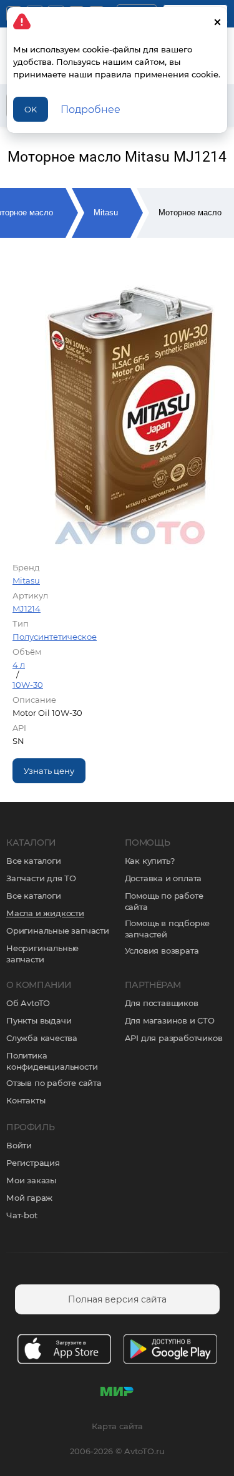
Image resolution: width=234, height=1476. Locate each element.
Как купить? (150, 861)
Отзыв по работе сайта (54, 1083)
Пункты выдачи (38, 1020)
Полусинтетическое (54, 637)
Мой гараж (29, 1198)
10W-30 (27, 685)
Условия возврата (162, 950)
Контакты (25, 1100)
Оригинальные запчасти (57, 931)
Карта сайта (117, 1426)
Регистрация (33, 1163)
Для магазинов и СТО (170, 1020)
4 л (18, 665)
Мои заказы (31, 1180)
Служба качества (41, 1038)
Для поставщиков (161, 1003)
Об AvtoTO (28, 1003)
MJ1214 (26, 608)
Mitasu (106, 212)
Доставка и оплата (163, 878)
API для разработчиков (174, 1038)
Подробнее (90, 109)
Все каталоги (33, 861)
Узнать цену (49, 771)
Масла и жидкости (45, 913)
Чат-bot (21, 1215)
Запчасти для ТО (41, 878)
